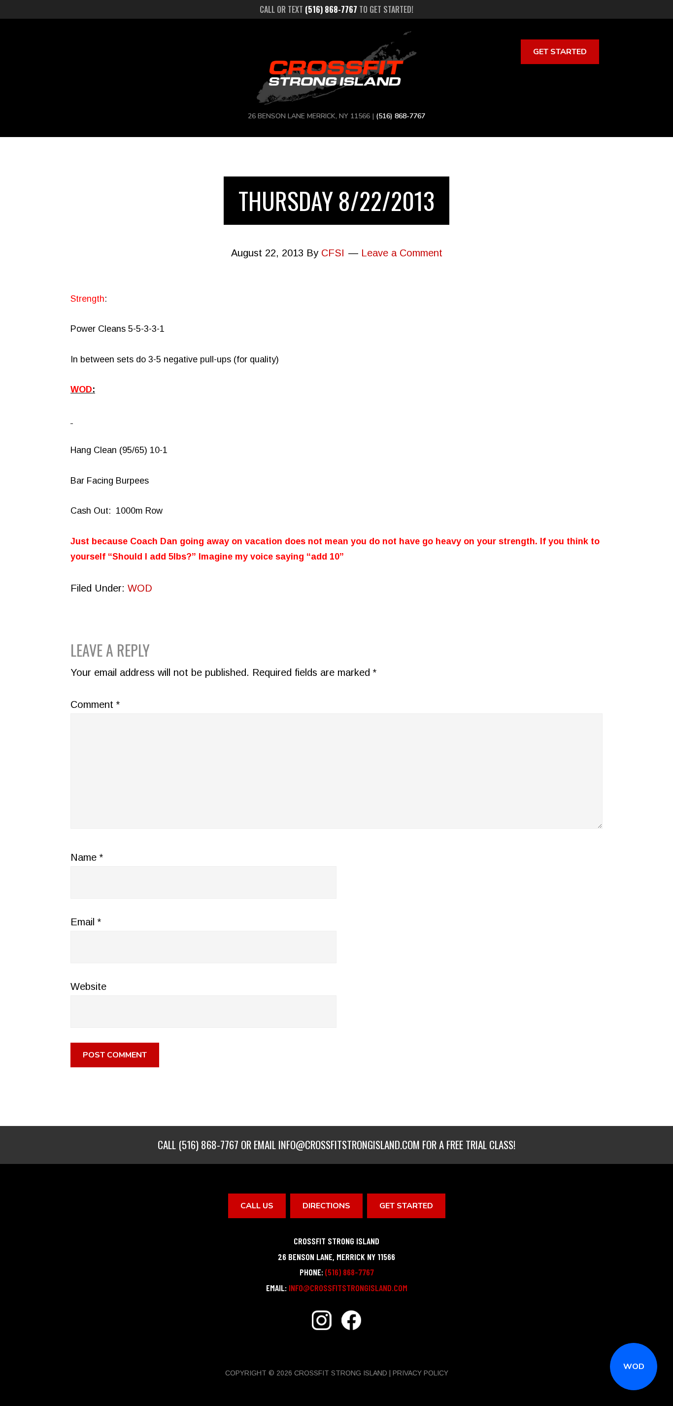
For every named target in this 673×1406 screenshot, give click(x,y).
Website (88, 986)
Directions (326, 1205)
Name (86, 857)
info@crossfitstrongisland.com (349, 1144)
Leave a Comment (401, 252)
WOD (633, 1366)
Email (85, 921)
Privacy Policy (420, 1373)
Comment (95, 704)
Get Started (560, 51)
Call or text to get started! (336, 9)
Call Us (256, 1205)
